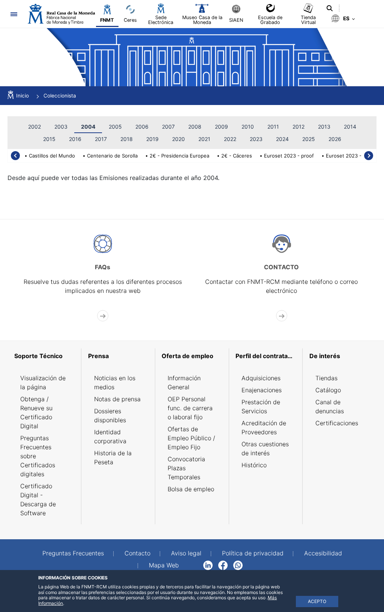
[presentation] (15, 155)
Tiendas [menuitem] (326, 378)
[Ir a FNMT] (61, 14)
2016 (75, 139)
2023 (256, 139)
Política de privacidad (253, 553)
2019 (152, 139)
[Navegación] (14, 14)
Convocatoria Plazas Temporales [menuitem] (186, 468)
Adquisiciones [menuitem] (261, 378)
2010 (248, 126)
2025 (308, 139)
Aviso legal (186, 553)
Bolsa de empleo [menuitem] (191, 489)
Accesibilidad (323, 553)
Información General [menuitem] (184, 382)
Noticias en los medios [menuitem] (114, 382)
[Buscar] (329, 8)
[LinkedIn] (208, 564)
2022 (230, 139)
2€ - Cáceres (236, 156)
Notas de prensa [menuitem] (117, 399)
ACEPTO (317, 601)
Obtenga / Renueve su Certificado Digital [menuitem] (36, 412)
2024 (282, 139)
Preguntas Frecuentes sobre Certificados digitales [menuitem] (37, 456)
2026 (334, 139)
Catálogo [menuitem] (328, 390)
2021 (204, 139)
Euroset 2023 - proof (289, 156)
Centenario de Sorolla (112, 156)
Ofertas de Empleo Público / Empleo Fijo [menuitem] (191, 438)
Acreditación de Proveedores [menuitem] (264, 427)
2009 (221, 126)
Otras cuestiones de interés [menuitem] (265, 448)
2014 (350, 126)
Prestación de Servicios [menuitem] (261, 406)
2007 (168, 126)
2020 (178, 139)
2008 (194, 126)
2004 (88, 126)
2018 (126, 139)
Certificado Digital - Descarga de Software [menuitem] (38, 499)
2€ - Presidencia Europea (179, 156)
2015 (49, 139)
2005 (115, 126)
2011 (273, 126)
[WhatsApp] (238, 564)
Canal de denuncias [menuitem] (329, 406)
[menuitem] (44, 355)
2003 (61, 126)
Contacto (137, 553)
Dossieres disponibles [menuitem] (110, 415)
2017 (101, 139)
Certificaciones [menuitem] (336, 423)
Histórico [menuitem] (254, 465)
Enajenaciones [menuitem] (262, 390)
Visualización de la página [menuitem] (43, 382)
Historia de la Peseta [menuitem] (113, 457)
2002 (34, 126)
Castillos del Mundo (52, 156)
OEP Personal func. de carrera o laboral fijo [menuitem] (190, 408)
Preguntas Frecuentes (73, 553)
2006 (141, 126)
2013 (324, 126)
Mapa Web (164, 565)
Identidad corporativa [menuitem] (110, 436)
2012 (298, 126)
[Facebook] (223, 564)
